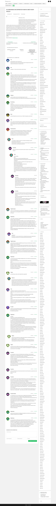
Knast (41, 59)
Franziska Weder (13, 393)
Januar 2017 (41, 394)
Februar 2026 (42, 240)
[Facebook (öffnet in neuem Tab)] (50, 1)
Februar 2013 (42, 470)
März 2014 (41, 449)
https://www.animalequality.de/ (25, 98)
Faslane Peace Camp (44, 157)
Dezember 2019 (42, 338)
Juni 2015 (41, 425)
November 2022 (42, 283)
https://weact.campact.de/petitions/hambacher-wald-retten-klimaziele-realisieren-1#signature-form (23, 308)
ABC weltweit (42, 140)
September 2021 (42, 304)
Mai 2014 (41, 446)
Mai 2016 (41, 407)
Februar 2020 (42, 335)
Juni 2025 (41, 251)
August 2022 (41, 288)
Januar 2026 (41, 241)
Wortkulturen (42, 190)
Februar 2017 (42, 393)
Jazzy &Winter (42, 58)
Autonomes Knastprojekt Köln (45, 138)
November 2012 (42, 475)
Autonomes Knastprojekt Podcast (45, 139)
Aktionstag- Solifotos (11, 49)
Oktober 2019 (42, 341)
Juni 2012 (41, 483)
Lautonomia (42, 186)
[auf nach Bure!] (43, 197)
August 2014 (41, 441)
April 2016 (41, 409)
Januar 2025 (41, 256)
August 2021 (41, 306)
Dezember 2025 (42, 243)
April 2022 (41, 293)
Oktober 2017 (42, 380)
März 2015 (41, 430)
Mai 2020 (41, 330)
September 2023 (42, 272)
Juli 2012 (41, 481)
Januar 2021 (41, 317)
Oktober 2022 (42, 285)
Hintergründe (42, 56)
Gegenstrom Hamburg (44, 177)
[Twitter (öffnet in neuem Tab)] (48, 1)
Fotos (40, 40)
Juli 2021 (41, 307)
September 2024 (42, 262)
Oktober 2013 (42, 457)
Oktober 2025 (42, 246)
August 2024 (41, 264)
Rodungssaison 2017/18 (43, 85)
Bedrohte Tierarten (15, 37)
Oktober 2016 (42, 399)
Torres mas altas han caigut (44, 159)
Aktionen (41, 22)
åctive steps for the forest (44, 208)
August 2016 (41, 402)
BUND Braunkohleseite (44, 168)
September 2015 (42, 420)
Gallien (41, 43)
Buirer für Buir (42, 167)
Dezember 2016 (42, 396)
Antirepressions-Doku (44, 136)
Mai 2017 (41, 388)
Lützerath (41, 64)
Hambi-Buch (41, 51)
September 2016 (42, 401)
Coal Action (42, 169)
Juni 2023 (41, 275)
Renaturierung (42, 80)
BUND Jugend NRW (43, 225)
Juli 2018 (41, 365)
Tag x (40, 98)
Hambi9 (41, 53)
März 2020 (41, 333)
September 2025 (42, 248)
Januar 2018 (41, 375)
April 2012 (41, 486)
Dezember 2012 (42, 473)
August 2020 (41, 325)
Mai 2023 (41, 277)
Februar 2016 (42, 412)
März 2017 (41, 391)
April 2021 (41, 312)
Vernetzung (41, 106)
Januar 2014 (41, 452)
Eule (40, 35)
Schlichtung (41, 88)
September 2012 (42, 478)
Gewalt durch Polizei (43, 48)
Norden (41, 72)
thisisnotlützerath (42, 101)
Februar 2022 (42, 296)
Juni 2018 (41, 367)
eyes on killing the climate (44, 209)
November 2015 (42, 417)
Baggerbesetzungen (42, 29)
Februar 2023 (42, 280)
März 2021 (41, 314)
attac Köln (42, 222)
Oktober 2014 (42, 438)
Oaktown (41, 74)
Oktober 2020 (42, 322)
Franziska (14, 147)
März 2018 (41, 372)
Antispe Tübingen (43, 495)
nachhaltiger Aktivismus (43, 69)
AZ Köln (42, 223)
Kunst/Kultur (41, 61)
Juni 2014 (41, 444)
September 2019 (42, 343)
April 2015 (41, 428)
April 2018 (41, 370)
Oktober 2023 (42, 270)
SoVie (41, 189)
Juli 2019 (41, 346)
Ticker (41, 103)
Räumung (41, 77)
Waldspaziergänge (42, 109)
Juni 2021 (41, 309)
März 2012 (41, 488)
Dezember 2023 (42, 267)
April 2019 (41, 351)
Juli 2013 (41, 462)
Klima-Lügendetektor (43, 180)
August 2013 (41, 460)
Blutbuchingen (42, 32)
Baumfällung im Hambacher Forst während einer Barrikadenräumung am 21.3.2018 (32, 51)
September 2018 (42, 362)
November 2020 (42, 320)
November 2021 (42, 301)
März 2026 (41, 238)
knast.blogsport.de (43, 137)
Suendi (41, 95)
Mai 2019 (41, 349)
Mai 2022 (41, 291)
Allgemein (41, 24)
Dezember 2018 (42, 357)
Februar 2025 (42, 254)
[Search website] (14, 5)
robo (12, 233)
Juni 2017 (41, 386)
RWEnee (42, 188)
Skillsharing (41, 90)
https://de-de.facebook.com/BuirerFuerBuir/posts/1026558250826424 (19, 426)
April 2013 (41, 467)
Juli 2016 (41, 404)
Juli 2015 (41, 423)
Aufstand (41, 27)
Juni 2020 (41, 328)
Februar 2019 (42, 354)
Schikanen (21, 49)
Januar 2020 (41, 336)
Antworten (35, 59)
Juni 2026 (41, 235)
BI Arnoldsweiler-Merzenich (44, 224)
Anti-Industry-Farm (43, 494)
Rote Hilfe (42, 141)
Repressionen (42, 82)
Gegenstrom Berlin (43, 176)
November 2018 (42, 359)
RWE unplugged (43, 187)
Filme (40, 37)
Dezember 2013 (42, 454)
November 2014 (42, 436)
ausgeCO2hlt (42, 166)
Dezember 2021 (42, 299)
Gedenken (41, 45)
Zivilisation (41, 114)
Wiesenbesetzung (42, 111)
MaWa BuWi (41, 66)
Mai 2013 (41, 465)
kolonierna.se (42, 158)
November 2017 (42, 378)
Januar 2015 (41, 433)
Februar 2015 (42, 431)
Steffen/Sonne (42, 93)
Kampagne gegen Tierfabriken (45, 496)
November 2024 (42, 259)
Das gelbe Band (43, 170)
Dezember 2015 (42, 415)
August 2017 (41, 383)
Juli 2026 (41, 233)
